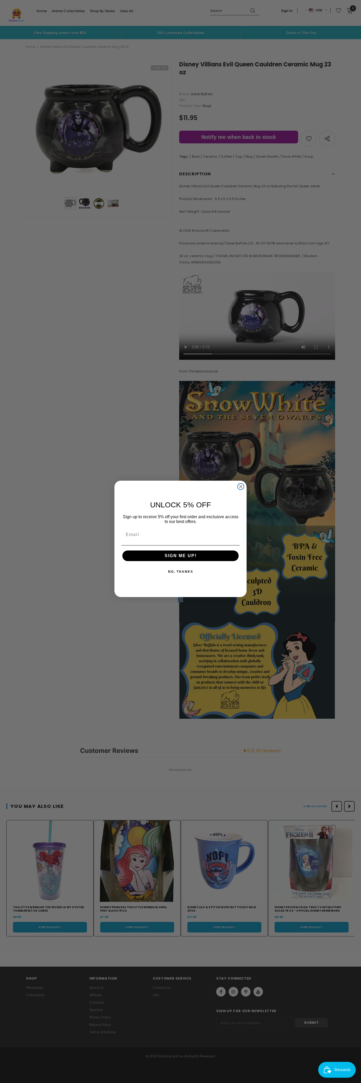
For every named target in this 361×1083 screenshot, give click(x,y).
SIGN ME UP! (181, 555)
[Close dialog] (241, 486)
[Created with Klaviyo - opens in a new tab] (180, 599)
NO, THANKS (180, 572)
